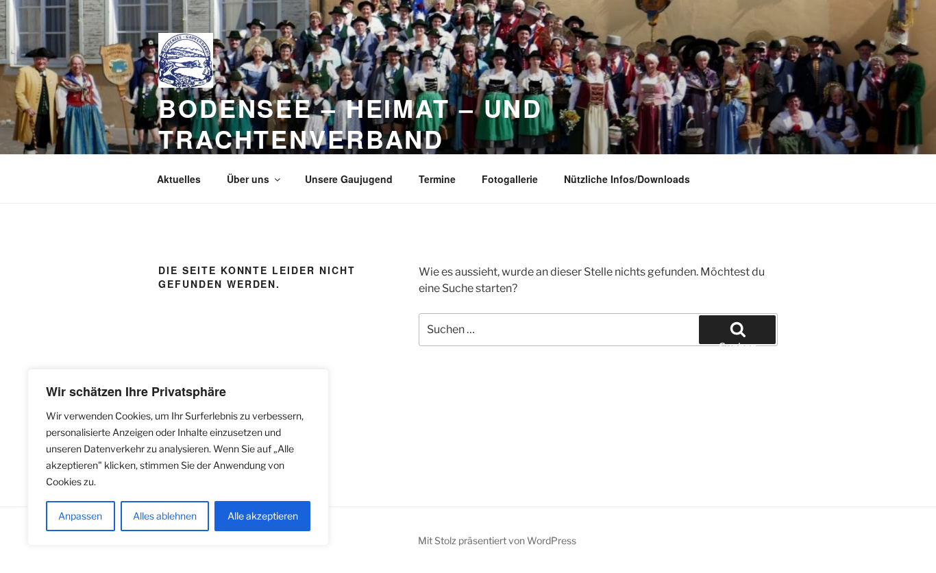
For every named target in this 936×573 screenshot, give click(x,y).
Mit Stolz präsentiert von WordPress (497, 540)
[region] (178, 457)
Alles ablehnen (165, 516)
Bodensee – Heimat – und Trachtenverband (350, 123)
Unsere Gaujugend (349, 179)
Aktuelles (179, 179)
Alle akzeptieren (262, 516)
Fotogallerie (510, 179)
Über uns (248, 179)
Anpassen (80, 516)
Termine (437, 179)
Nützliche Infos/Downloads (627, 179)
